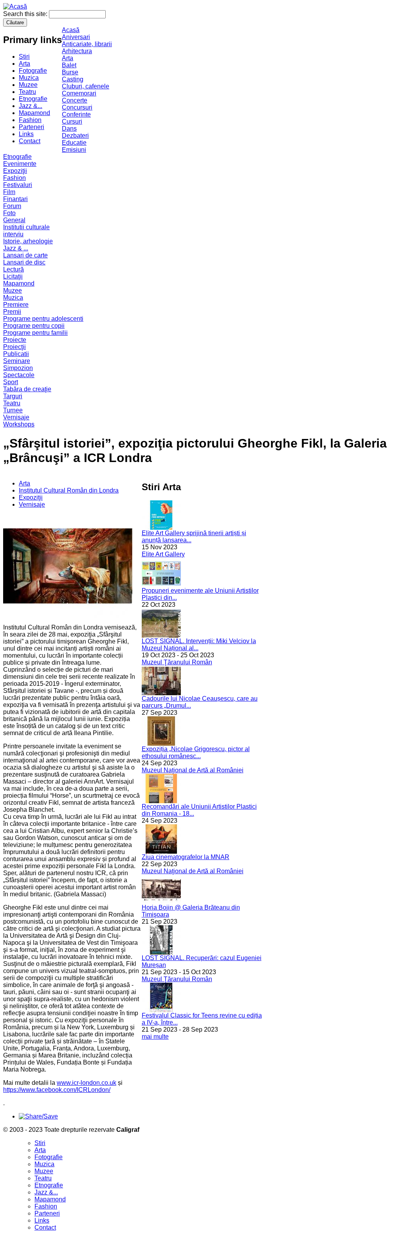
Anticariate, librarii (87, 44)
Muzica (29, 77)
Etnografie (33, 98)
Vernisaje (16, 417)
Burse (70, 72)
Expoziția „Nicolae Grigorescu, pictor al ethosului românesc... (196, 752)
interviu (13, 234)
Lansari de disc (24, 262)
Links (26, 134)
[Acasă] (15, 6)
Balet (69, 65)
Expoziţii (15, 170)
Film (9, 192)
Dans (69, 128)
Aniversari (76, 37)
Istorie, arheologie (28, 241)
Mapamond (34, 113)
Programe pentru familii (35, 332)
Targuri (12, 396)
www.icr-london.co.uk (86, 1082)
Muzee (28, 84)
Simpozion (18, 368)
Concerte (74, 100)
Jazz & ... (15, 248)
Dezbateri (75, 135)
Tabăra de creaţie (27, 389)
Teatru (27, 91)
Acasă (70, 30)
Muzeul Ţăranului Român (177, 662)
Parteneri (31, 127)
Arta (24, 63)
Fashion (30, 120)
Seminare (16, 361)
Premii (12, 311)
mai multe (155, 1036)
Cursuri (72, 121)
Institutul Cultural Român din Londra (69, 490)
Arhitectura (77, 51)
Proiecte (14, 339)
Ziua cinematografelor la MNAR (185, 857)
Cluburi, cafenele (85, 86)
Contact (29, 141)
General (14, 220)
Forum (12, 206)
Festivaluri (17, 185)
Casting (72, 79)
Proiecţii (14, 346)
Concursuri (77, 107)
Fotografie (33, 70)
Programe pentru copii (34, 325)
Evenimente (19, 163)
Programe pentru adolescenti (43, 318)
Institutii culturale (26, 227)
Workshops (18, 424)
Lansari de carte (25, 255)
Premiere (16, 304)
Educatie (74, 142)
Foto (9, 213)
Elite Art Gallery (163, 554)
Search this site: (26, 14)
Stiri (24, 56)
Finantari (15, 199)
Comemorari (79, 93)
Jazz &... (30, 106)
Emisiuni (74, 149)
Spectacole (18, 375)
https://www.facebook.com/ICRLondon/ (56, 1089)
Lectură (13, 269)
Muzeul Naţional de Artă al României (192, 770)
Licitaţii (13, 276)
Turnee (13, 410)
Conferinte (76, 114)
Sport (10, 382)
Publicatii (16, 354)
